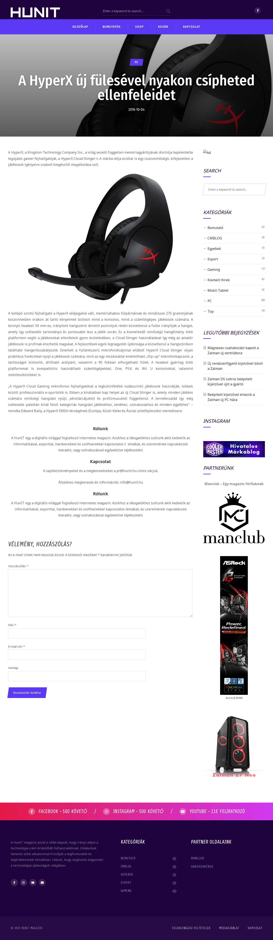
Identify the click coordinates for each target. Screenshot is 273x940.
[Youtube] (32, 882)
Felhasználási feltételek (191, 928)
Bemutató (215, 227)
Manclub (198, 858)
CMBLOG (215, 238)
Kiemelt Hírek (219, 280)
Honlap (13, 668)
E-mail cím (16, 646)
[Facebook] (257, 10)
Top (211, 311)
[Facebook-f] (14, 882)
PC (136, 62)
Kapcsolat (255, 928)
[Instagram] (23, 882)
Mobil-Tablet (218, 290)
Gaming (214, 269)
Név (12, 625)
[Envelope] (42, 882)
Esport (213, 259)
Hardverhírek (202, 867)
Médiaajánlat (229, 928)
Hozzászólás (18, 566)
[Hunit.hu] (35, 9)
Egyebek (214, 248)
